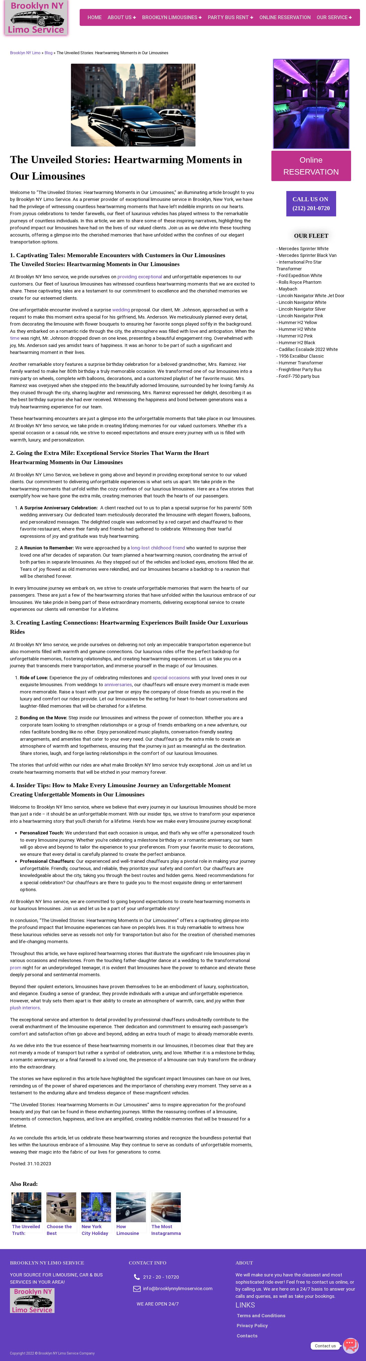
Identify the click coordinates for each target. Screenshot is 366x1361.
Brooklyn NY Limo (25, 52)
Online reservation (285, 17)
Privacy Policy (252, 1325)
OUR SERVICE (332, 17)
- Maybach (286, 289)
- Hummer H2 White (296, 329)
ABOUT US (120, 17)
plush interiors (25, 1008)
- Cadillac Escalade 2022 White (307, 349)
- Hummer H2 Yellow (296, 322)
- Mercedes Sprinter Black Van (306, 255)
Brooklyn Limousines (169, 17)
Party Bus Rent (228, 17)
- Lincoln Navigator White (301, 302)
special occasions (171, 677)
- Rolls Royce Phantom (298, 282)
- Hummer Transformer (299, 362)
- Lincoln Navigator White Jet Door (310, 295)
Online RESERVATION (311, 165)
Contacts (247, 1336)
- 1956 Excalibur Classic (300, 356)
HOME (95, 17)
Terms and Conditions (261, 1315)
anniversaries (118, 684)
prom (15, 968)
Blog (49, 52)
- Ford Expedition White (299, 275)
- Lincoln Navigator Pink (299, 315)
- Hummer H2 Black (295, 342)
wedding (121, 310)
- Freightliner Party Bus (299, 369)
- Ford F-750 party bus (298, 376)
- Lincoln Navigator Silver (301, 309)
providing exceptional (140, 277)
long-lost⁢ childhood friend (158, 548)
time (14, 338)
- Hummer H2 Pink (294, 336)
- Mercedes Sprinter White (302, 248)
